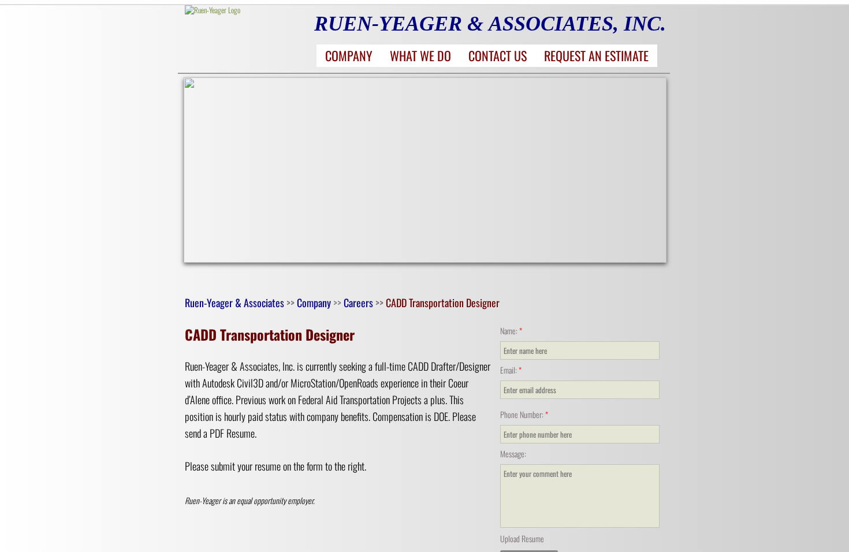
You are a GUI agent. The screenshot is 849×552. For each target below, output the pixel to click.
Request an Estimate (596, 55)
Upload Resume (522, 538)
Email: (511, 370)
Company (349, 55)
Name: (511, 331)
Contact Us (497, 55)
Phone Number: (524, 414)
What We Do (420, 55)
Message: (513, 453)
